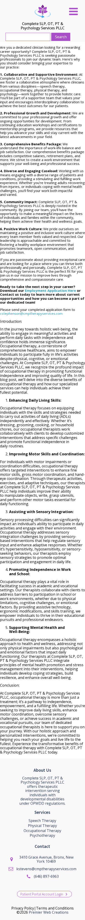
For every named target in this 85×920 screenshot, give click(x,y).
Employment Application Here (50, 290)
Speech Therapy (42, 821)
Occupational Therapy (42, 831)
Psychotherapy (42, 835)
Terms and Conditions (55, 908)
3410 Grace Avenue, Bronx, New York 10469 (46, 859)
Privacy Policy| (23, 908)
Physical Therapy (42, 826)
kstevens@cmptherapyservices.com (46, 869)
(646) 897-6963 (46, 876)
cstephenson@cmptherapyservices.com (31, 313)
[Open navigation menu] (73, 12)
